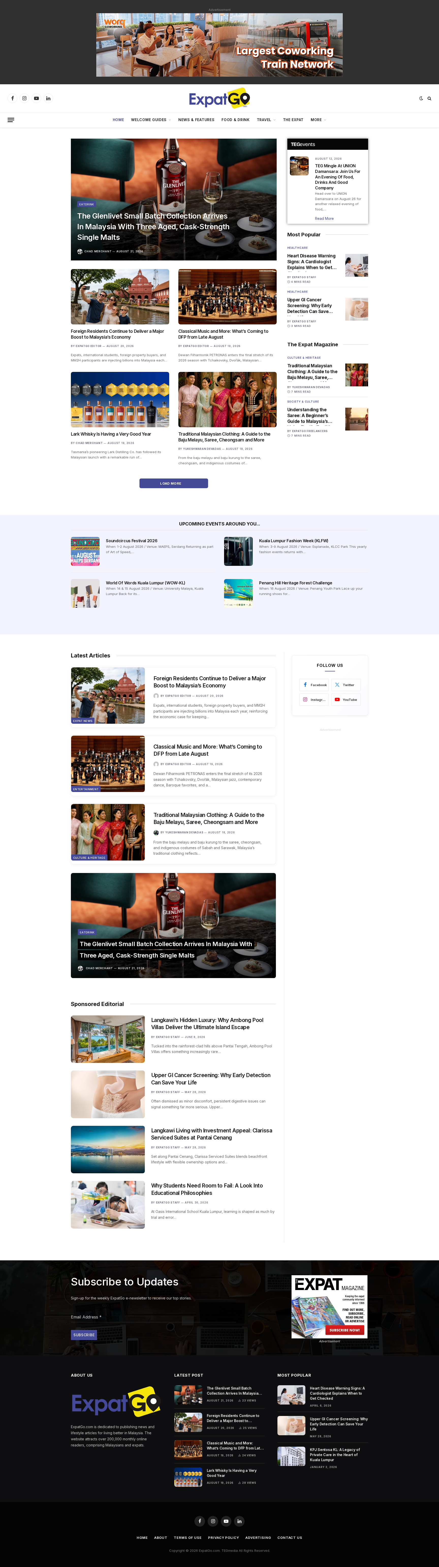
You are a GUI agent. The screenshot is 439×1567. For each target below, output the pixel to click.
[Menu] (11, 120)
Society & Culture (303, 401)
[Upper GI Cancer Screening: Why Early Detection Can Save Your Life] (356, 309)
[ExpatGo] (219, 98)
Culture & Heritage (304, 357)
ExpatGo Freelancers (310, 431)
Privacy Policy (223, 1538)
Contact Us (289, 1538)
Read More (324, 218)
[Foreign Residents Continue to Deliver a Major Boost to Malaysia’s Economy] (120, 296)
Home (118, 120)
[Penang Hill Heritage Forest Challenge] (238, 593)
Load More (171, 483)
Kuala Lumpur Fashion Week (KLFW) (293, 540)
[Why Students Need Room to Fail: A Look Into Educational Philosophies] (108, 1204)
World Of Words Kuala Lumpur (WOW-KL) (145, 582)
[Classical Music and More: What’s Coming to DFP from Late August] (227, 296)
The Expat (293, 120)
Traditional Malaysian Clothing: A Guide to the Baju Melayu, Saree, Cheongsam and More (224, 437)
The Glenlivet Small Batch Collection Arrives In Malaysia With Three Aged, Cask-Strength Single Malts (153, 226)
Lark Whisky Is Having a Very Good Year (111, 434)
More (316, 120)
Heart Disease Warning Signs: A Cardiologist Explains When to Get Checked (311, 262)
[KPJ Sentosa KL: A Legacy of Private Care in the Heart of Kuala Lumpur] (291, 1456)
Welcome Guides (149, 120)
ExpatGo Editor (89, 346)
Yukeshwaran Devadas (202, 448)
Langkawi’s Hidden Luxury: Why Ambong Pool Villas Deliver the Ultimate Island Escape (207, 1024)
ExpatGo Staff (304, 277)
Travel (264, 120)
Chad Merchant (98, 251)
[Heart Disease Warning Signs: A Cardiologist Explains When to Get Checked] (356, 265)
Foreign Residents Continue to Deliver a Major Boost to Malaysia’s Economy (117, 334)
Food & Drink (235, 120)
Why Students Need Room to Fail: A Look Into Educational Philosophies (207, 1189)
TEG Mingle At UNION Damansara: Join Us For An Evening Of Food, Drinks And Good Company (337, 176)
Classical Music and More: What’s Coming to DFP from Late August (223, 334)
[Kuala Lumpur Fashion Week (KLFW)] (238, 551)
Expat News (82, 721)
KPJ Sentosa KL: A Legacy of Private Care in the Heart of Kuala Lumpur (335, 1454)
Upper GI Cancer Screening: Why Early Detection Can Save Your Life (309, 306)
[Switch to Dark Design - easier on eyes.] (421, 98)
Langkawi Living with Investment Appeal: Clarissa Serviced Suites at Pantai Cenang (211, 1134)
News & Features (196, 120)
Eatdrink (86, 204)
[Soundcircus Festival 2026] (85, 551)
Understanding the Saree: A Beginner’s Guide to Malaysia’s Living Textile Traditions (312, 415)
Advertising (258, 1538)
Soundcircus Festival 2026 (131, 540)
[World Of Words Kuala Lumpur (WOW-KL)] (85, 593)
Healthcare (297, 247)
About (161, 1538)
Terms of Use (188, 1538)
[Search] (429, 98)
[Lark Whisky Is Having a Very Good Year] (120, 399)
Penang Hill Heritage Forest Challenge (295, 582)
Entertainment (86, 789)
